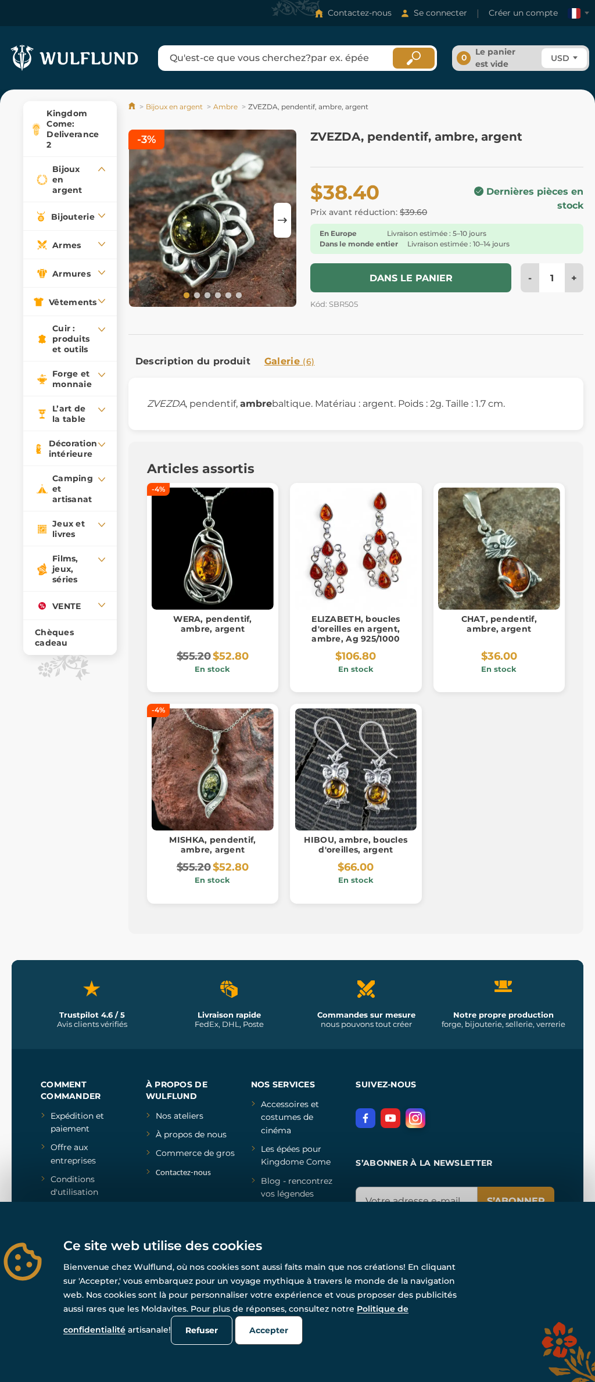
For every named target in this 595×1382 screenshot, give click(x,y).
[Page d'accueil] (132, 106)
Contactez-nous (360, 13)
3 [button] (206, 294)
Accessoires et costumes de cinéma (290, 1117)
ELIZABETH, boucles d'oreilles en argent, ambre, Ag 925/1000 (355, 629)
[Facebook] (365, 1118)
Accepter (268, 1330)
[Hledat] (414, 58)
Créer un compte (523, 13)
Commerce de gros (195, 1153)
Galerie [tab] (289, 361)
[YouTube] (390, 1118)
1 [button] (185, 294)
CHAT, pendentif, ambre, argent (499, 624)
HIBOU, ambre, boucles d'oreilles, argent (355, 845)
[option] (212, 220)
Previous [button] (143, 220)
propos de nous (194, 1134)
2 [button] (195, 294)
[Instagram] (415, 1118)
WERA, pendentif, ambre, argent (212, 624)
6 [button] (237, 294)
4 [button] (216, 294)
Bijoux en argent (174, 106)
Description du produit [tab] (192, 361)
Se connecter (440, 13)
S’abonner (516, 1200)
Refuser (201, 1330)
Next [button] (282, 220)
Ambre (225, 106)
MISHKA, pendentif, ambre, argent (212, 845)
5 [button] (227, 294)
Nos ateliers (179, 1116)
